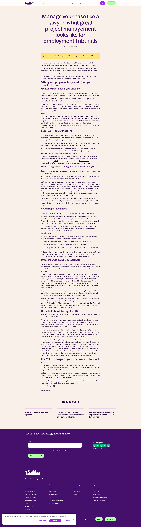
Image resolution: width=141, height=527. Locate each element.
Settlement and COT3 (30, 500)
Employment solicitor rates (56, 500)
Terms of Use (96, 488)
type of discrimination (56, 346)
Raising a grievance (30, 491)
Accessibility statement (99, 500)
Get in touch (28, 509)
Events (50, 497)
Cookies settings (42, 520)
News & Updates (53, 494)
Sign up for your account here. (68, 383)
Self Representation (46, 390)
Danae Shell (67, 46)
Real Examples (52, 491)
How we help (40, 3)
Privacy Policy (69, 451)
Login (102, 3)
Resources (63, 3)
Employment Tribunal (30, 497)
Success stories (29, 506)
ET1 (67, 95)
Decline (68, 520)
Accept (55, 520)
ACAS (56, 161)
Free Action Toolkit (54, 503)
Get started (111, 3)
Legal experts (77, 494)
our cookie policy (62, 516)
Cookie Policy (96, 494)
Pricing (71, 3)
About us (92, 3)
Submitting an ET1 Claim (31, 494)
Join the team (77, 491)
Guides (50, 488)
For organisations (81, 3)
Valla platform (84, 161)
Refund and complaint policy (100, 497)
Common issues (52, 3)
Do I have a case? (29, 488)
